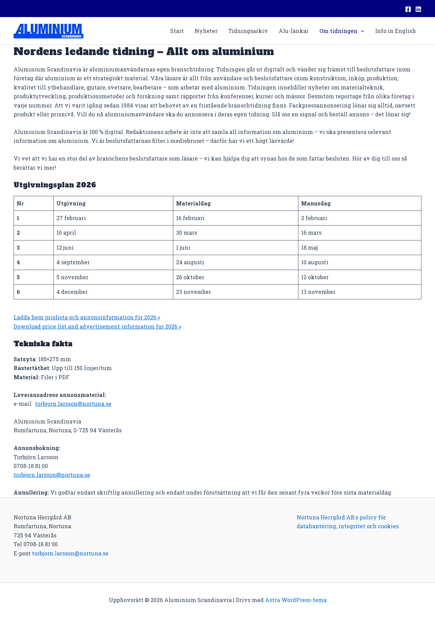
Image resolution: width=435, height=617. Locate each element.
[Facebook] (408, 9)
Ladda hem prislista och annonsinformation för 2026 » (87, 317)
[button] (361, 31)
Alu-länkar (294, 30)
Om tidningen (338, 30)
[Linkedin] (418, 9)
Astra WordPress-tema (296, 599)
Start (177, 30)
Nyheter (206, 30)
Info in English (395, 30)
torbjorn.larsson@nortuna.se (73, 403)
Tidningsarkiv (248, 30)
